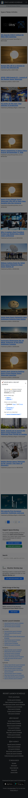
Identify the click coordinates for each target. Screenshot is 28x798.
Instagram (9, 407)
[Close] (26, 383)
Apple (8, 397)
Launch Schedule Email (13, 414)
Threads (8, 409)
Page (14, 404)
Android (8, 399)
